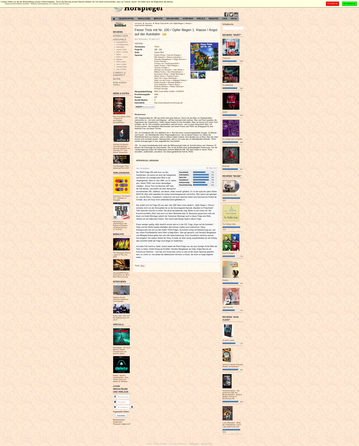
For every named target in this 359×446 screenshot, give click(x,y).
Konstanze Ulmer (161, 74)
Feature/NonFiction (122, 44)
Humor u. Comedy (122, 52)
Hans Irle (158, 78)
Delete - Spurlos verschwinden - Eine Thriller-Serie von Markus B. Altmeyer (121, 378)
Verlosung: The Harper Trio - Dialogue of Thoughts (121, 198)
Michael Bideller (174, 82)
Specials (201, 19)
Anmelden (121, 416)
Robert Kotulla (160, 82)
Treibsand (226, 58)
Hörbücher (120, 36)
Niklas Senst (159, 76)
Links (224, 19)
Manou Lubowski (174, 57)
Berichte (158, 19)
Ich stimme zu (349, 4)
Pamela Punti (172, 76)
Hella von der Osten (162, 80)
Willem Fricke (159, 72)
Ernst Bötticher (160, 84)
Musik (116, 79)
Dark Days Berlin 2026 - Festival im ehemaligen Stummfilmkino (121, 120)
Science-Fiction (121, 69)
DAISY (224, 112)
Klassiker (119, 59)
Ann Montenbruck (174, 72)
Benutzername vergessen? (119, 421)
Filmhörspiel (120, 47)
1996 (156, 94)
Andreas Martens (161, 86)
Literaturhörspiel (121, 66)
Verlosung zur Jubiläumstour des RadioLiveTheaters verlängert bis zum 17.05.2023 (120, 226)
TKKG (156, 47)
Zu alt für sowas (228, 340)
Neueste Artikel (126, 19)
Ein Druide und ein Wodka (232, 139)
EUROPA (180, 91)
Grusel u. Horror (121, 49)
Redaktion (213, 19)
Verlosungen (172, 19)
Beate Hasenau (176, 86)
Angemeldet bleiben (121, 412)
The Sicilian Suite (229, 224)
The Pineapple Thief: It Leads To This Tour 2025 (121, 255)
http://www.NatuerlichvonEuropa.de (168, 103)
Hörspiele (119, 39)
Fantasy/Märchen (122, 42)
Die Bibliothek (227, 85)
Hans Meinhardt (170, 78)
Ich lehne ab (332, 4)
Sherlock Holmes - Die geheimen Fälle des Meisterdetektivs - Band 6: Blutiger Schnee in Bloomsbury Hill (232, 395)
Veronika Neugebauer (163, 59)
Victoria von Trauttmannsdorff (166, 63)
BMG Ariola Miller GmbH (164, 91)
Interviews (188, 19)
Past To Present (228, 253)
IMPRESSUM (194, 444)
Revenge (225, 166)
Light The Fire (227, 307)
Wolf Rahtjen (172, 66)
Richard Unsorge (161, 89)
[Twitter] (231, 14)
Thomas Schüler (161, 68)
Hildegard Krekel (179, 80)
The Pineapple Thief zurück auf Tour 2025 (121, 167)
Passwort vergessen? (122, 424)
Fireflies (225, 280)
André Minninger (177, 74)
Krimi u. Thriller (121, 62)
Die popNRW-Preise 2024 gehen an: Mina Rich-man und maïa (121, 275)
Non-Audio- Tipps (120, 83)
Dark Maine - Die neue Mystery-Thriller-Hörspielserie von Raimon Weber (121, 351)
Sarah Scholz (159, 66)
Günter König (159, 55)
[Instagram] (236, 14)
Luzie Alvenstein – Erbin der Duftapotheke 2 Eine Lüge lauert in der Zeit (231, 425)
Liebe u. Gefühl (121, 64)
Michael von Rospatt (162, 70)
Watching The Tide (229, 195)
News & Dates (144, 19)
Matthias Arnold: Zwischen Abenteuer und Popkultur (121, 299)
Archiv (234, 19)
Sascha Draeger (173, 55)
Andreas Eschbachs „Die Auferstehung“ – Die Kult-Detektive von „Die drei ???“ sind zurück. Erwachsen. (121, 148)
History (118, 54)
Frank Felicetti (160, 61)
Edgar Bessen (179, 59)
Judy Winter (178, 70)
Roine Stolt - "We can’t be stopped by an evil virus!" (121, 318)
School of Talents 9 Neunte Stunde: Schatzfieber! (232, 366)
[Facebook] (226, 14)
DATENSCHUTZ (206, 444)
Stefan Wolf (159, 52)
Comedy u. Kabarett (119, 74)
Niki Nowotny (159, 57)
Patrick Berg (174, 84)
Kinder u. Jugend (122, 57)
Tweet (137, 266)
